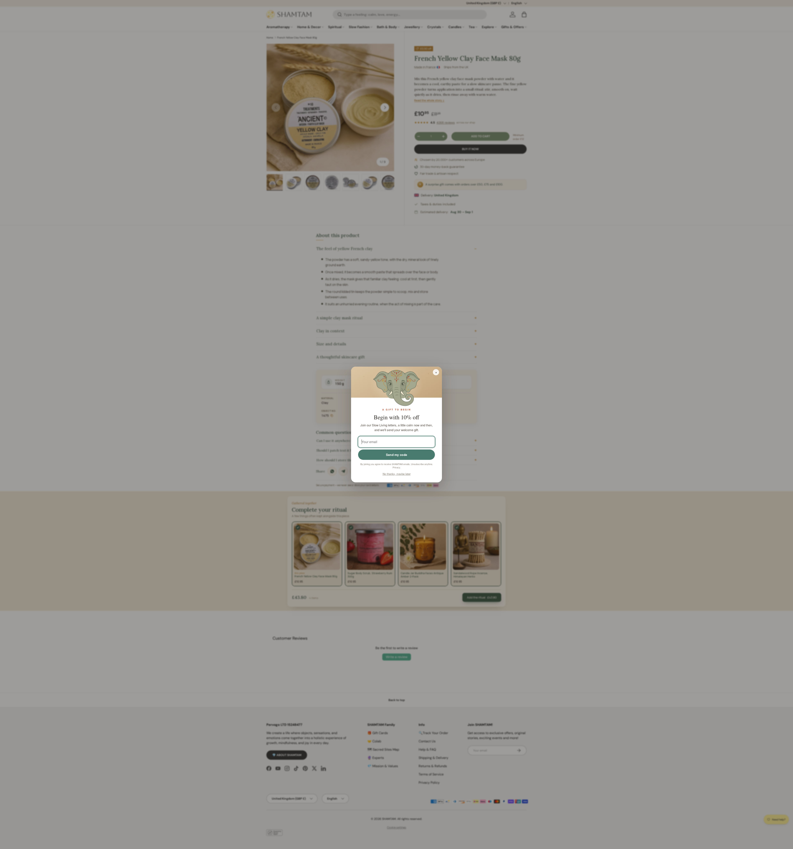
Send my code (396, 454)
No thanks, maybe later (397, 474)
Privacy (396, 467)
